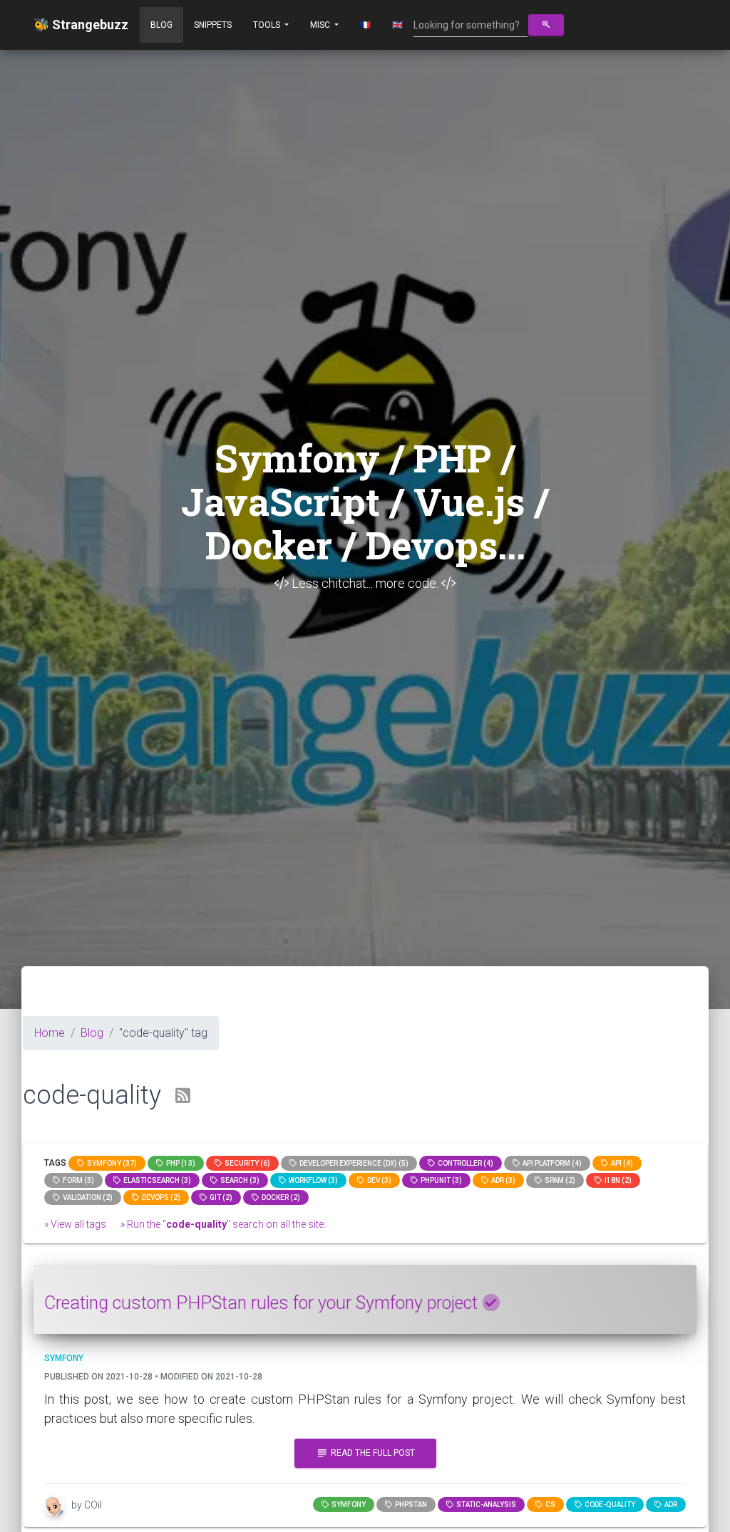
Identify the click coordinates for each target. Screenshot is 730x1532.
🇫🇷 (365, 25)
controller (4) (464, 1163)
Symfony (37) (110, 1163)
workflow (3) (312, 1180)
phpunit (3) (440, 1180)
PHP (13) (179, 1163)
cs (549, 1504)
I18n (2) (617, 1180)
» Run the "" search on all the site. (223, 1224)
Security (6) (246, 1163)
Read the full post (365, 1452)
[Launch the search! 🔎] (546, 25)
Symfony (347, 1504)
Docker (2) (279, 1197)
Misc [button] (321, 25)
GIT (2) (219, 1197)
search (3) (238, 1180)
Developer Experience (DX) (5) (352, 1163)
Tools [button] (267, 25)
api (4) (620, 1163)
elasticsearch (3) (155, 1180)
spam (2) (558, 1180)
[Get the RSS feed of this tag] (182, 1096)
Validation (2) (86, 1197)
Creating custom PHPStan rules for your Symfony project (263, 1303)
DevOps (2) (159, 1197)
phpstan (409, 1504)
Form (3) (77, 1180)
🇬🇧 (397, 25)
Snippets (213, 25)
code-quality (608, 1504)
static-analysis (484, 1504)
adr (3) (501, 1180)
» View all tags (75, 1224)
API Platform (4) (551, 1163)
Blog (161, 25)
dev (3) (377, 1180)
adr (669, 1504)
